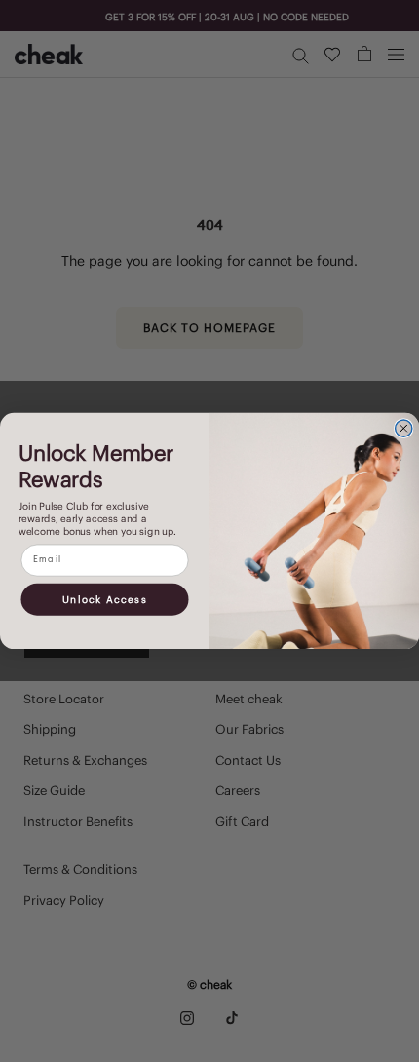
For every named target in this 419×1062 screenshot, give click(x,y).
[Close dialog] (404, 428)
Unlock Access (104, 599)
